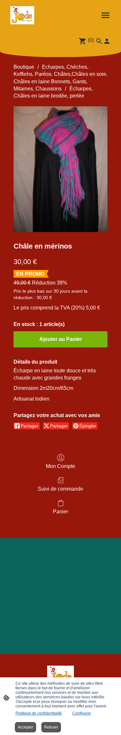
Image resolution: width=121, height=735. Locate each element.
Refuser (51, 727)
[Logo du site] (22, 15)
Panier (60, 511)
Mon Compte (60, 466)
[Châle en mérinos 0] (60, 169)
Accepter (25, 727)
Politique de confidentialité (38, 713)
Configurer (81, 713)
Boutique (24, 67)
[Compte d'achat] (107, 41)
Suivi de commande (60, 489)
